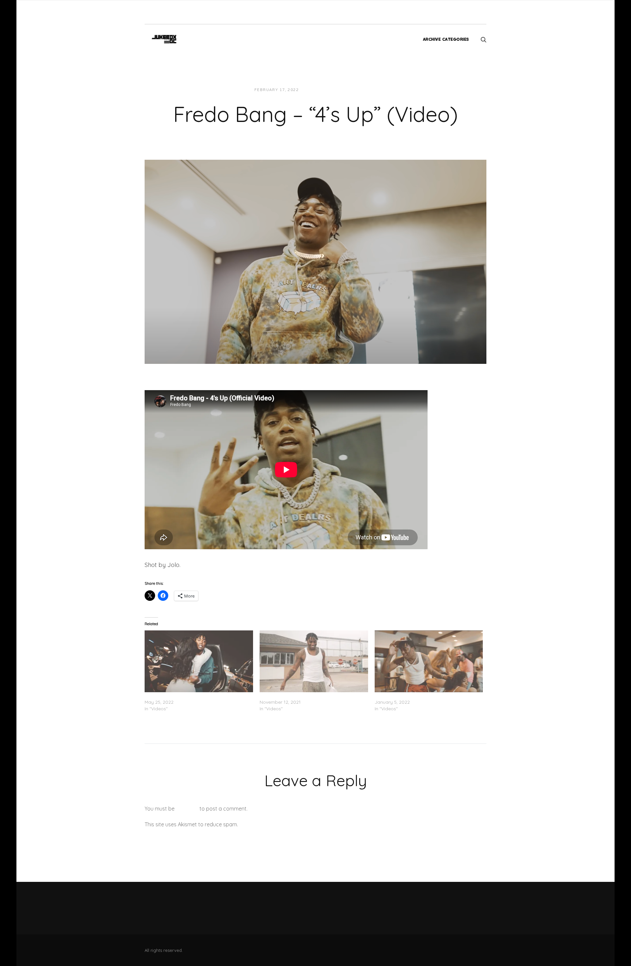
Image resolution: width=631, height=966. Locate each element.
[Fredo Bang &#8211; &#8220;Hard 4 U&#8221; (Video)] (199, 661)
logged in (187, 808)
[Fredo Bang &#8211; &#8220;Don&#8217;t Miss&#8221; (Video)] (314, 661)
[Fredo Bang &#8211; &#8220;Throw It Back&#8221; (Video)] (429, 661)
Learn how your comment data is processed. (293, 824)
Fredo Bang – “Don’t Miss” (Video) (297, 695)
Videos (363, 90)
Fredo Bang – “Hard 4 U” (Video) (180, 695)
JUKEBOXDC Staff (326, 90)
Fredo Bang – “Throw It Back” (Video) (415, 695)
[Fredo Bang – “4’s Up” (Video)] (315, 261)
